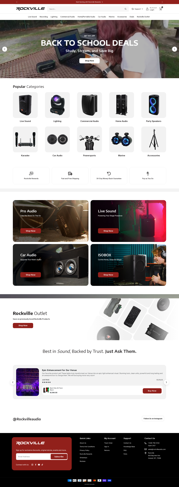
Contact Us (127, 443)
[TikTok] (42, 465)
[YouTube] (39, 465)
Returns (106, 450)
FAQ (125, 450)
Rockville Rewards (86, 454)
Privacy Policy (84, 450)
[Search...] (125, 9)
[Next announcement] (162, 2)
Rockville (92, 484)
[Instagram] (32, 465)
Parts (125, 454)
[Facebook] (35, 465)
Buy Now (152, 391)
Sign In (106, 446)
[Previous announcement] (16, 2)
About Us (83, 443)
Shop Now (89, 61)
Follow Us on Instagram (153, 419)
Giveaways (83, 457)
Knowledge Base (129, 446)
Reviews (82, 461)
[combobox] (88, 9)
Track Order (108, 443)
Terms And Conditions (87, 446)
